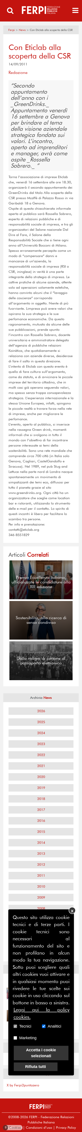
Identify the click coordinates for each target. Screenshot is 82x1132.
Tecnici (25, 1026)
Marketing (28, 1038)
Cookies (13, 1127)
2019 (41, 788)
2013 (41, 853)
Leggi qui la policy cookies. (42, 1013)
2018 (41, 799)
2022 (41, 755)
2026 (41, 711)
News (22, 30)
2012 (41, 864)
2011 (41, 875)
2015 (41, 832)
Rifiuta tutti (35, 1066)
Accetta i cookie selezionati (41, 1053)
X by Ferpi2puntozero (23, 1085)
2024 (41, 733)
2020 (41, 777)
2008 (41, 908)
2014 (41, 843)
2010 (41, 886)
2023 (41, 744)
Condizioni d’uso (39, 1127)
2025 (41, 722)
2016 (41, 821)
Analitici (54, 1026)
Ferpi (11, 30)
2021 (41, 766)
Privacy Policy (66, 1127)
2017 (41, 810)
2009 (41, 897)
